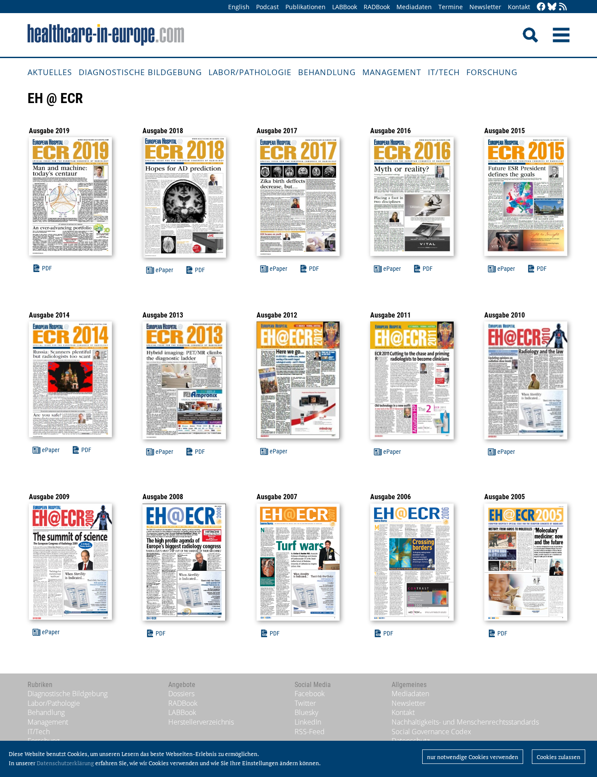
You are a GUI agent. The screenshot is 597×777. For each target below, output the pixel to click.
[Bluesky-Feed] (552, 7)
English (239, 7)
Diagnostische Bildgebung (140, 72)
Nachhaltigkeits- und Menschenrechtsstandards (465, 722)
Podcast (267, 7)
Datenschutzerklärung (65, 763)
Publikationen (305, 7)
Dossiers (181, 693)
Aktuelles (50, 72)
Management (391, 72)
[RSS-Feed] (563, 7)
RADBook (377, 7)
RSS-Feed (310, 731)
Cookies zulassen (558, 757)
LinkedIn (308, 722)
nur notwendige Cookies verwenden (472, 757)
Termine (450, 7)
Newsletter (485, 7)
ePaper (164, 269)
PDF (47, 268)
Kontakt (519, 7)
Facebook (310, 693)
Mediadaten (414, 7)
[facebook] (541, 7)
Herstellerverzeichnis (201, 722)
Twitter (305, 703)
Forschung (491, 72)
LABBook (344, 7)
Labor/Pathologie (250, 72)
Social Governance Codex (431, 731)
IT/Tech (444, 72)
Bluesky (306, 712)
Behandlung (327, 72)
